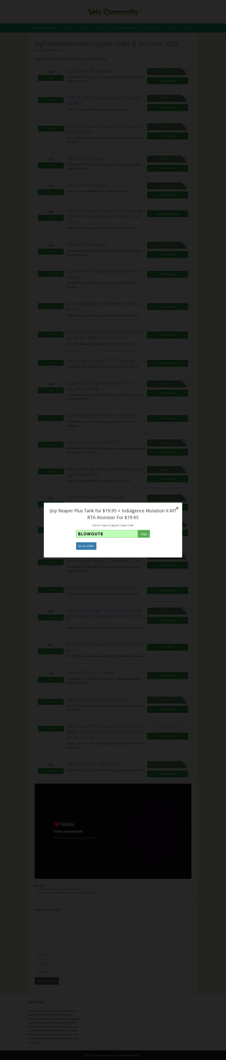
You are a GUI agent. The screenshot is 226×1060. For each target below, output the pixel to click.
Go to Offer (86, 546)
